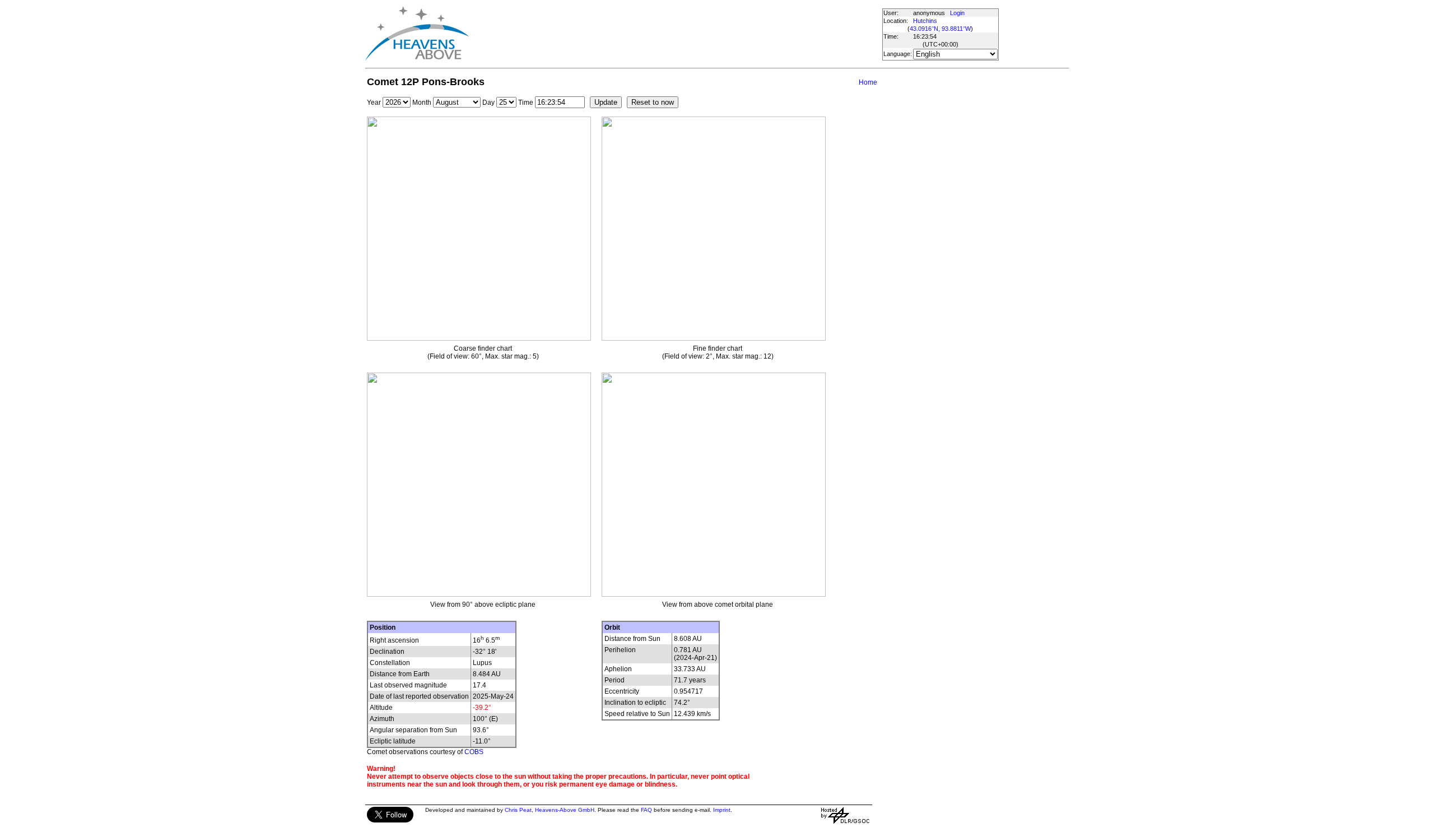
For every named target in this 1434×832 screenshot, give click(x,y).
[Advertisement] (675, 33)
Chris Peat (518, 810)
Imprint (721, 810)
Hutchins (925, 20)
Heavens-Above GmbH (564, 810)
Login (957, 13)
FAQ (646, 810)
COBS (473, 752)
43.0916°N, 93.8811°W (940, 28)
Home (868, 82)
